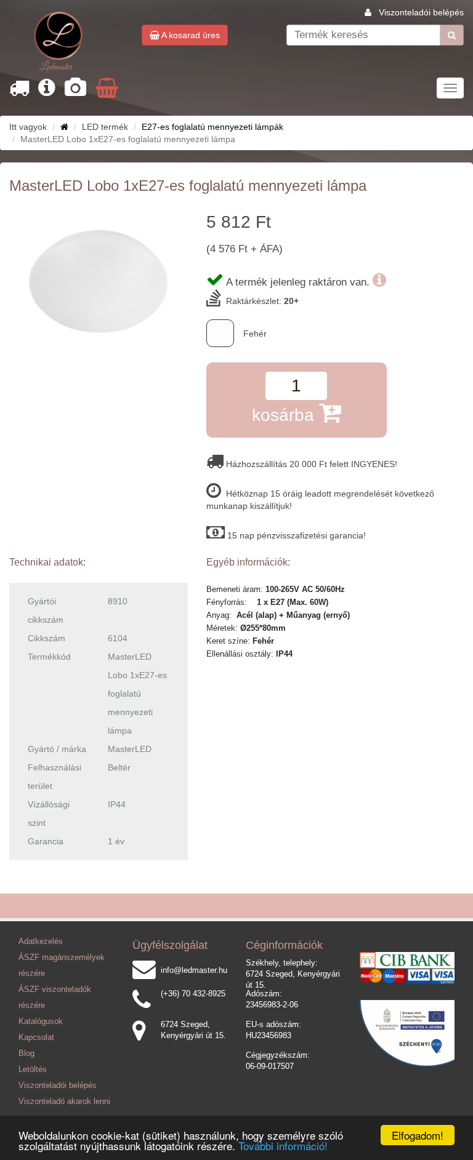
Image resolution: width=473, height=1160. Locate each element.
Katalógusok (40, 1021)
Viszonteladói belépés (421, 12)
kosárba (285, 415)
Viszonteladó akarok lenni (64, 1101)
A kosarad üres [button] (190, 35)
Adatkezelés (40, 941)
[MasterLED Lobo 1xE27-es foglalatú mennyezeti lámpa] (98, 278)
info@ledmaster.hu (194, 970)
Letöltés (32, 1069)
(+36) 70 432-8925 (193, 994)
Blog (26, 1053)
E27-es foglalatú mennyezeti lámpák (212, 127)
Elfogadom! (417, 1135)
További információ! (283, 1145)
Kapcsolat (36, 1037)
